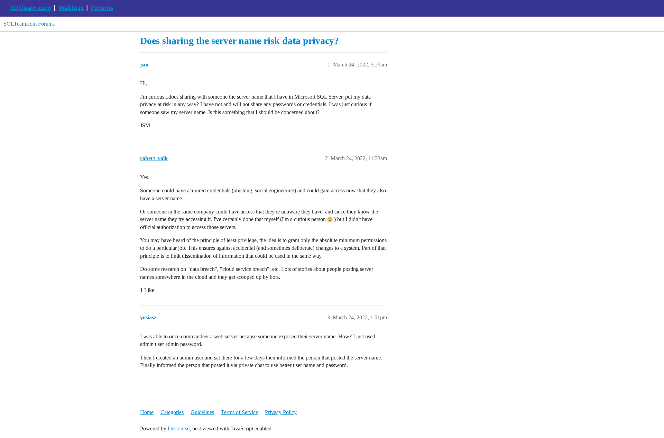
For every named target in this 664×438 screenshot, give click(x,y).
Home (147, 412)
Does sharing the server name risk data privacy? (239, 40)
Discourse (179, 428)
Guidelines (202, 412)
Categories (172, 412)
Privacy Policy (281, 412)
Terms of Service (239, 412)
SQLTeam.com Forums (29, 24)
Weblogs (71, 8)
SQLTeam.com (30, 8)
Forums (102, 8)
